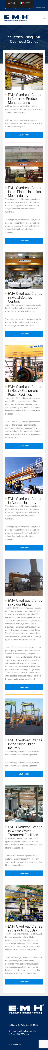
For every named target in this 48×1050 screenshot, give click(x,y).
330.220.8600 (40, 8)
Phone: (14, 1034)
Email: (14, 1031)
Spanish (26, 3)
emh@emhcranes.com (19, 8)
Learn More (24, 135)
